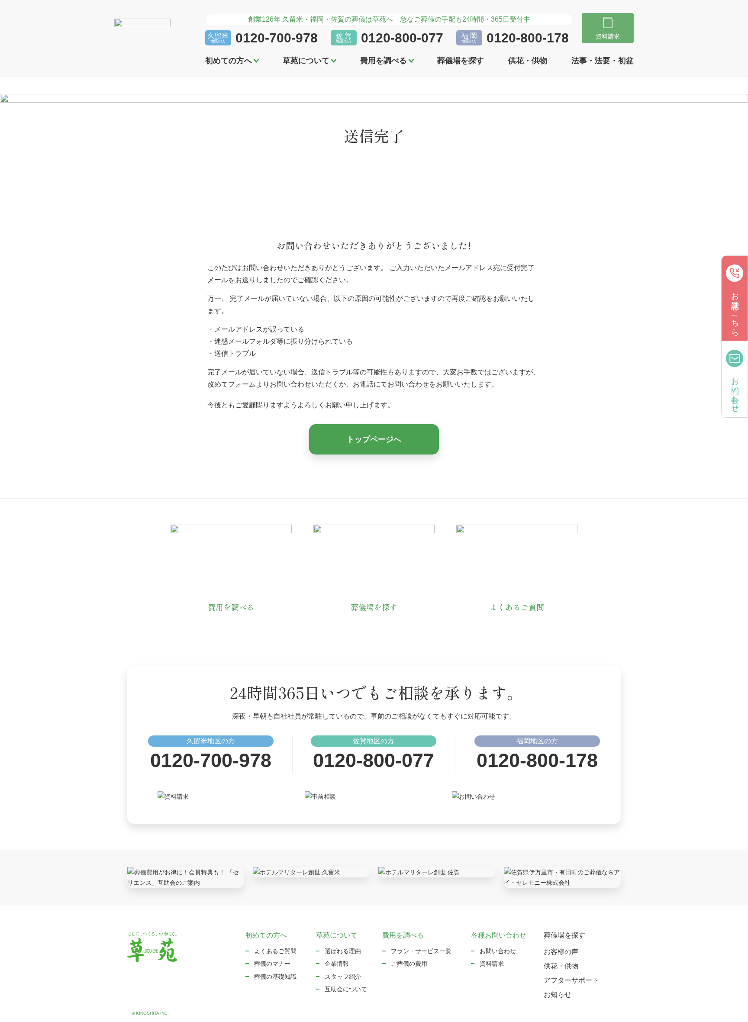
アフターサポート (571, 980)
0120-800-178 (528, 38)
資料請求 (492, 963)
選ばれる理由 (343, 951)
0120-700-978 (276, 38)
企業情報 (337, 963)
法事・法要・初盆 (602, 60)
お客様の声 (561, 951)
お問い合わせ (498, 951)
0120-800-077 (402, 38)
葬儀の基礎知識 (275, 976)
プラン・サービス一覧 (421, 951)
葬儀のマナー (272, 963)
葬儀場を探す (460, 60)
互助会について (346, 989)
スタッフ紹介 (343, 976)
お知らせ (557, 994)
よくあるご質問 (275, 951)
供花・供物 (527, 60)
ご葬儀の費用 (409, 963)
